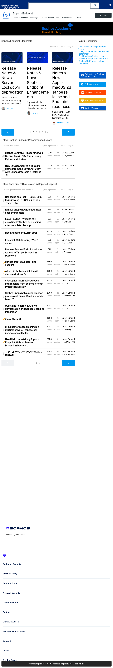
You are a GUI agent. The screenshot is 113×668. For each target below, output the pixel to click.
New (105, 15)
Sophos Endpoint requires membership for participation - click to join (56, 664)
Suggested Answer (3, 263)
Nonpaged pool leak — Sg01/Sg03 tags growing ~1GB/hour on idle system (23, 200)
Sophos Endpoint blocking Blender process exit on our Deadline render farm (24, 296)
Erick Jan (67, 222)
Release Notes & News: (8, 73)
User (110, 5)
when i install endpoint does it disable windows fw (21, 273)
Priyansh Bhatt (70, 156)
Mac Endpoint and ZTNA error (21, 232)
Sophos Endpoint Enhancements (38, 89)
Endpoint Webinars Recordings (25, 18)
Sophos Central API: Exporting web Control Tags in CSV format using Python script (24, 156)
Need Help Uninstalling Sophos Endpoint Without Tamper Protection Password (22, 342)
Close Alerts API (13, 319)
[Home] (14, 7)
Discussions (67, 18)
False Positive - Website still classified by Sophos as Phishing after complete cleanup (23, 222)
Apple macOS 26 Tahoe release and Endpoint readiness (61, 94)
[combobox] (59, 6)
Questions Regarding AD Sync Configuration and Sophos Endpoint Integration (24, 309)
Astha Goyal (69, 234)
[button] (94, 6)
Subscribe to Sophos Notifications (94, 75)
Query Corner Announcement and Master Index (93, 52)
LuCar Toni (68, 168)
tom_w (9, 108)
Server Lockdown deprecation (12, 87)
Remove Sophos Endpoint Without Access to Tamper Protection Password (24, 252)
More (79, 18)
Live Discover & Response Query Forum (93, 47)
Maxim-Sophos (70, 265)
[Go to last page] (46, 132)
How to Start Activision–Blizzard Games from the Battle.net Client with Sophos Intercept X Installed (23, 169)
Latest (68, 196)
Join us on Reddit (94, 92)
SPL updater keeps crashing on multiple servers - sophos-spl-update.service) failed (22, 330)
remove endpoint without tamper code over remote (23, 211)
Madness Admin (70, 296)
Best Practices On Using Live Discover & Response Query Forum (93, 57)
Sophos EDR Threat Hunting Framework (91, 62)
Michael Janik (63, 122)
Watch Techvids (92, 108)
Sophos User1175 (71, 212)
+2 (18, 203)
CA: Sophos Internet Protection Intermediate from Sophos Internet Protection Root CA (24, 283)
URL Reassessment (94, 100)
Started (68, 152)
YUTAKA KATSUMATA (72, 342)
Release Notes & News (50, 18)
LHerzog (67, 329)
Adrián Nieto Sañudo (72, 200)
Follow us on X (91, 84)
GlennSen (68, 243)
